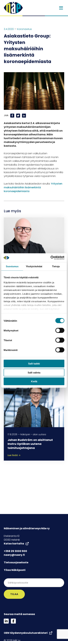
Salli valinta (34, 372)
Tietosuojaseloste (16, 562)
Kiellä (34, 381)
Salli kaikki (34, 363)
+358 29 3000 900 (15, 551)
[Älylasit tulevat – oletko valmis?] (34, 240)
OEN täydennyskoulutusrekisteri (26, 633)
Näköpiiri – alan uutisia (33, 434)
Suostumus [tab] (12, 266)
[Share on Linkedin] (24, 115)
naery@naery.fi (14, 555)
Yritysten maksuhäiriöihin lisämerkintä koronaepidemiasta (33, 187)
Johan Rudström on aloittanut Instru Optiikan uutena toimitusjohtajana (30, 444)
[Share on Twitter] (18, 115)
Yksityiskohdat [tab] (34, 266)
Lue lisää (14, 455)
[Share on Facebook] (12, 115)
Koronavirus (24, 29)
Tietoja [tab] (56, 266)
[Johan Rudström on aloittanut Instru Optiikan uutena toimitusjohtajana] (34, 404)
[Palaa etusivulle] (13, 7)
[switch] (59, 330)
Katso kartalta (14, 543)
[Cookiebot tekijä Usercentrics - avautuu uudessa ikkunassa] (50, 258)
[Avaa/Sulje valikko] (61, 8)
